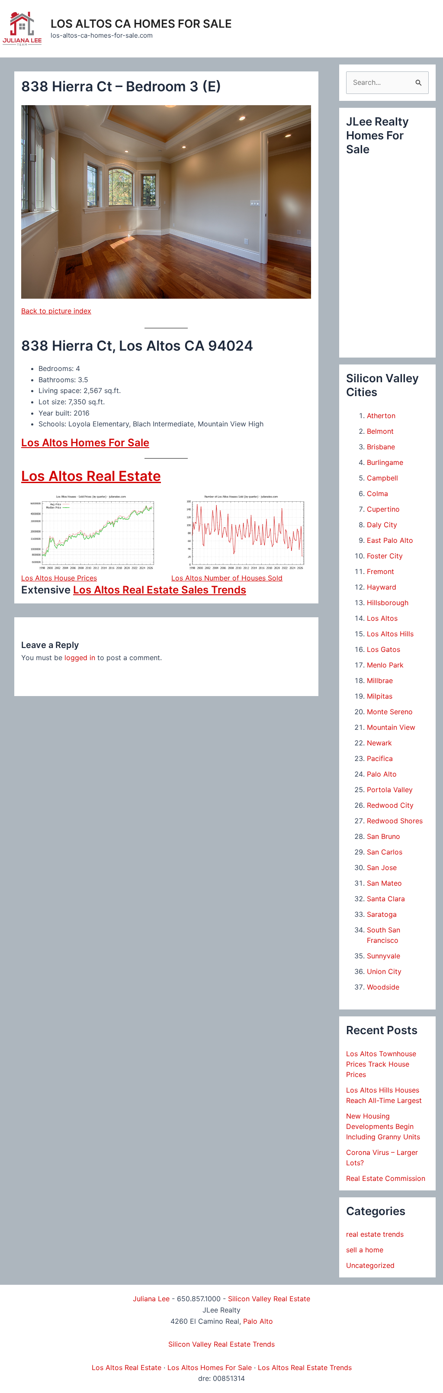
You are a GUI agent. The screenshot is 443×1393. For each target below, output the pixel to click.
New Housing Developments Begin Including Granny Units (383, 1126)
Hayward (381, 587)
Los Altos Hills (390, 633)
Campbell (382, 478)
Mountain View (391, 727)
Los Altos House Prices (59, 578)
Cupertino (383, 509)
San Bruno (383, 836)
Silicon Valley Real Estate (269, 1298)
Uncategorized (370, 1265)
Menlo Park (385, 665)
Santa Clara (386, 898)
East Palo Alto (390, 540)
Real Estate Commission (385, 1178)
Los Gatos (383, 649)
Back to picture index (56, 310)
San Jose (382, 867)
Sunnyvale (383, 955)
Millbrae (380, 680)
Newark (379, 742)
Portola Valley (390, 789)
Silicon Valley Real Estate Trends (221, 1344)
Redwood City (390, 805)
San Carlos (384, 852)
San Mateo (384, 883)
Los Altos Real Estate (91, 476)
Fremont (380, 571)
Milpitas (379, 696)
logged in (79, 657)
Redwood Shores (395, 820)
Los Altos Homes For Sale (85, 442)
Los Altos (382, 618)
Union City (384, 971)
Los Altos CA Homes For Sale (141, 23)
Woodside (383, 987)
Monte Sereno (390, 711)
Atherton (381, 415)
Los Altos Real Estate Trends (305, 1367)
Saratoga (382, 914)
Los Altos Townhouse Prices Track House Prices (381, 1064)
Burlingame (385, 462)
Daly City (382, 524)
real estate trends (375, 1234)
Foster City (385, 555)
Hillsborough (387, 602)
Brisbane (381, 446)
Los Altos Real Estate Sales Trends (159, 590)
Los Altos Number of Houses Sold (226, 578)
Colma (377, 493)
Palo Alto (382, 774)
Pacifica (380, 758)
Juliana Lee (151, 1298)
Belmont (380, 431)
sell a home (364, 1249)
